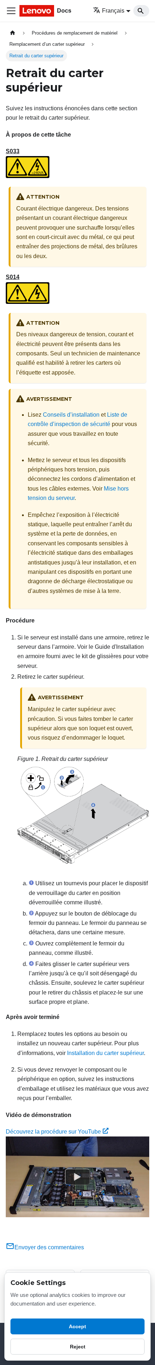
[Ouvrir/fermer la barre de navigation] (11, 10)
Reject (77, 1347)
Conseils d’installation (71, 415)
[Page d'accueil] (12, 33)
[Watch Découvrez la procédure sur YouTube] (77, 1177)
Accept (77, 1326)
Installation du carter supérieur (105, 1053)
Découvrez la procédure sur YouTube (53, 1132)
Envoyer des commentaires (49, 1247)
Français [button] (113, 11)
